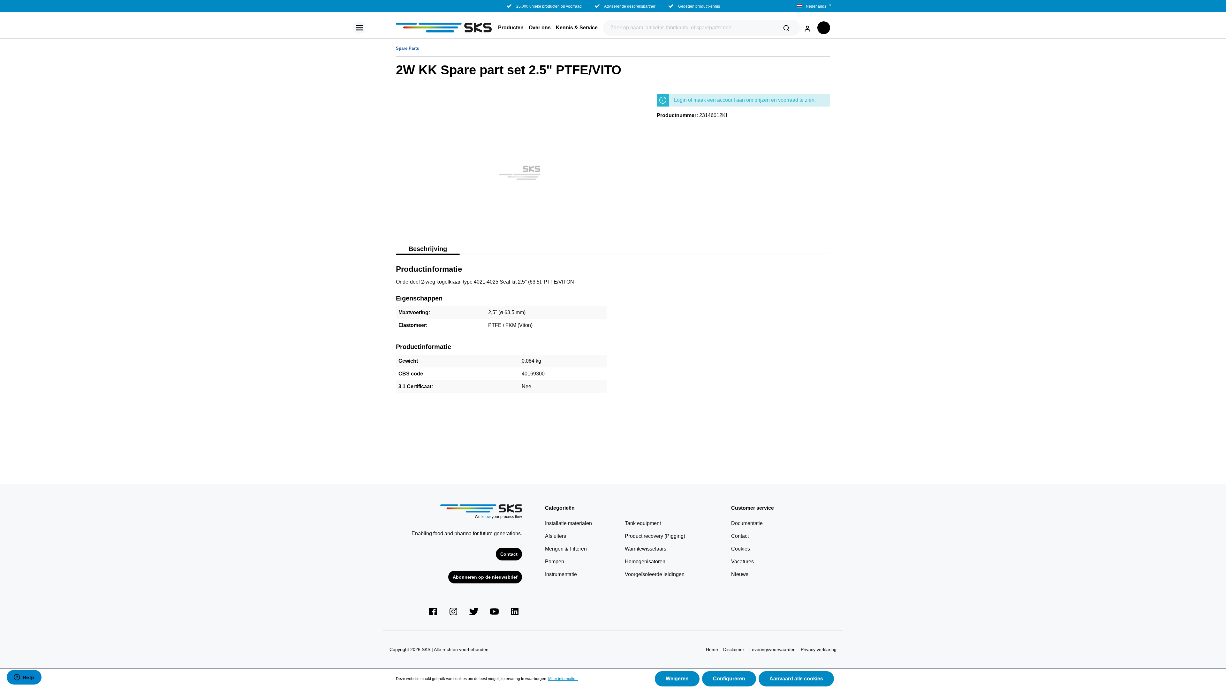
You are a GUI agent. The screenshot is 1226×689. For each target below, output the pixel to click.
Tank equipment (643, 523)
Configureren (729, 678)
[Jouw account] (807, 27)
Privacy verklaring (818, 649)
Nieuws (739, 574)
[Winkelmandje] (823, 27)
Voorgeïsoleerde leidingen (655, 574)
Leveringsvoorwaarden (772, 649)
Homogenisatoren (645, 561)
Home (712, 649)
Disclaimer (733, 649)
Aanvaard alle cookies (796, 678)
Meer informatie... (563, 679)
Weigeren (677, 678)
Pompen (554, 561)
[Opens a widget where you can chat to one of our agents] (24, 678)
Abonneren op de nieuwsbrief (485, 577)
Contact (509, 554)
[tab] (428, 248)
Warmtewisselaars (645, 549)
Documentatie (747, 523)
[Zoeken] (786, 28)
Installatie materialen (568, 523)
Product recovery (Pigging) (655, 536)
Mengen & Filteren (566, 549)
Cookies (740, 549)
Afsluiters (555, 536)
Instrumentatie (561, 574)
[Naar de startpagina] (444, 28)
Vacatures (742, 561)
